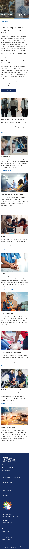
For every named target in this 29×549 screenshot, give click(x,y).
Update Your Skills (5, 208)
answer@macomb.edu (10, 470)
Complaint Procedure (7, 482)
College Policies (6, 479)
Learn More (4, 249)
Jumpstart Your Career (7, 403)
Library (4, 492)
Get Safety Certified (6, 327)
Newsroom (5, 495)
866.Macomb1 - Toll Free (10, 464)
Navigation (5, 21)
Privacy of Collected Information (10, 547)
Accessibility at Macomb (8, 474)
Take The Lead (4, 132)
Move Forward (4, 443)
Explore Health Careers (7, 289)
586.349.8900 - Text (9, 467)
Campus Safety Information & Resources (11, 477)
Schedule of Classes (8, 90)
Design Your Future (6, 170)
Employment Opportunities (9, 484)
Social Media (5, 497)
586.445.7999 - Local (9, 465)
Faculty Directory (7, 490)
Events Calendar (6, 487)
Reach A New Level (6, 365)
